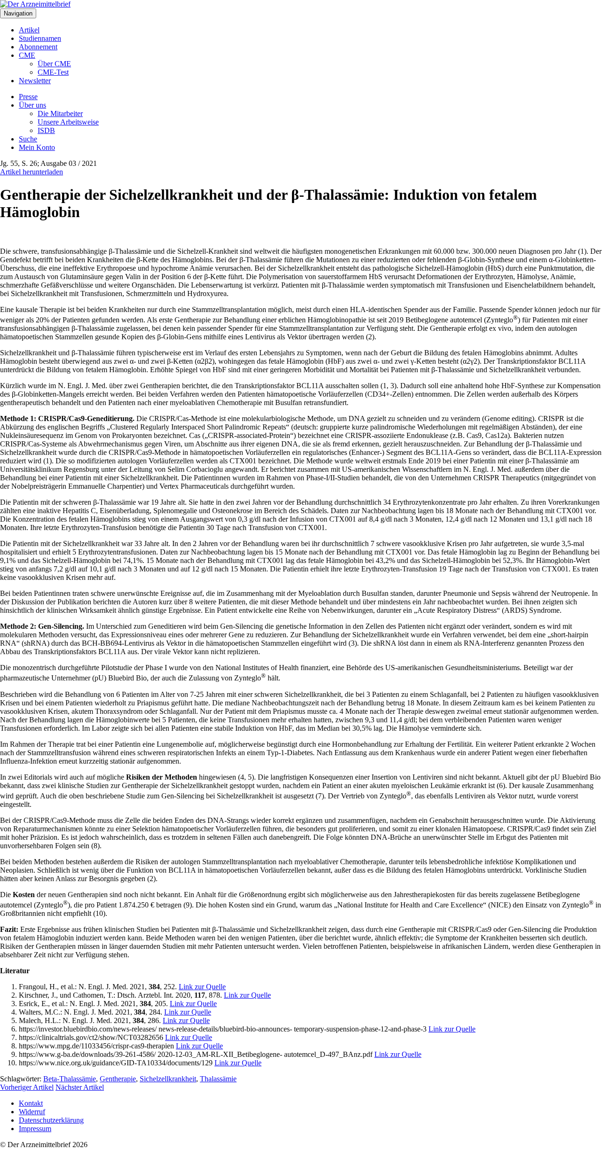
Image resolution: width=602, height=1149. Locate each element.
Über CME (54, 64)
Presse (28, 97)
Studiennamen (40, 38)
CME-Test (53, 72)
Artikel (29, 30)
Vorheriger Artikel (27, 1087)
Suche (28, 139)
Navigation (18, 13)
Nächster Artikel (79, 1087)
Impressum (35, 1129)
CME (27, 55)
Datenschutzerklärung (51, 1120)
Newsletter (35, 81)
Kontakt (31, 1103)
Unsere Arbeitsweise (68, 122)
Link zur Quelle (202, 987)
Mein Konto (37, 147)
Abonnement (38, 47)
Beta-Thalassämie (69, 1079)
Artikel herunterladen (31, 172)
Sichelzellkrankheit (168, 1079)
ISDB (46, 130)
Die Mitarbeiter (60, 113)
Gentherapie (118, 1079)
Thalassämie (218, 1079)
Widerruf (32, 1112)
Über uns (32, 105)
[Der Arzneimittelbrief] (35, 4)
